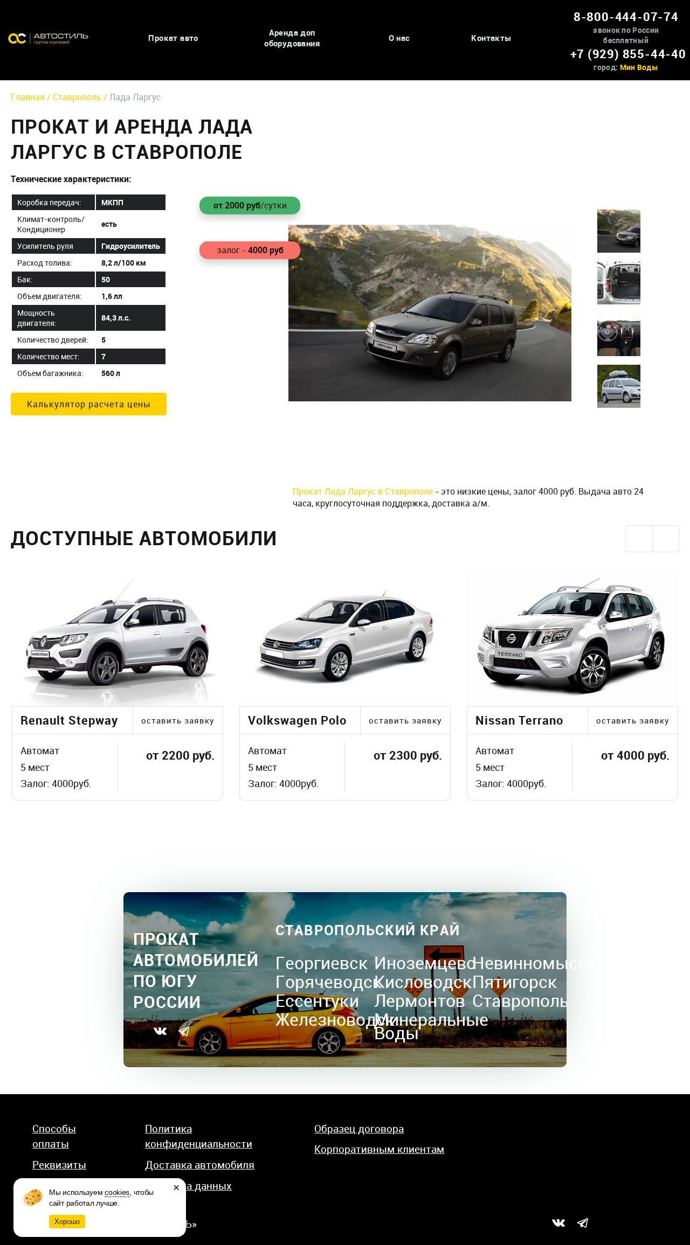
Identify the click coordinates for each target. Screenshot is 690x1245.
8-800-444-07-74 (626, 16)
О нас (399, 38)
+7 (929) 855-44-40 (628, 53)
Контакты (491, 38)
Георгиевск (321, 962)
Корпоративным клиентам (379, 1149)
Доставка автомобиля (199, 1165)
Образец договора (359, 1129)
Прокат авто (173, 38)
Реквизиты (59, 1165)
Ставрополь (520, 1000)
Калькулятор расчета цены (89, 404)
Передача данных (188, 1186)
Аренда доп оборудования (292, 37)
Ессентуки (317, 1000)
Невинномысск (534, 962)
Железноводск (335, 1019)
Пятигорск (514, 981)
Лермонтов (419, 1000)
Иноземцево (425, 962)
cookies (117, 1192)
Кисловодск (423, 981)
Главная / (32, 97)
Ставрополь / (81, 97)
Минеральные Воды (431, 1025)
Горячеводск (328, 981)
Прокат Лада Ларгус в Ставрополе (363, 491)
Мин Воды (639, 67)
